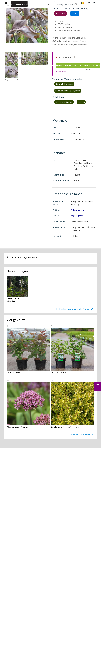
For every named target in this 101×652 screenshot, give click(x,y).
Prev (9, 22)
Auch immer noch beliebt (81, 435)
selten (75, 13)
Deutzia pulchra (58, 372)
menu (7, 5)
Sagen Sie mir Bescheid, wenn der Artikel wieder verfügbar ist (78, 65)
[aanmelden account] (89, 4)
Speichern (62, 72)
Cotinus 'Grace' (14, 372)
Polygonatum (77, 210)
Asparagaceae (78, 215)
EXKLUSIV (60, 13)
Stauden (81, 102)
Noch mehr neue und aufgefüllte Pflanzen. (73, 309)
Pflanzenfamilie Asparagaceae (67, 90)
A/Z (50, 4)
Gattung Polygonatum (64, 84)
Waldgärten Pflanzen (63, 102)
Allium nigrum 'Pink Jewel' (18, 427)
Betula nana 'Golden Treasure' (65, 427)
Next (44, 22)
